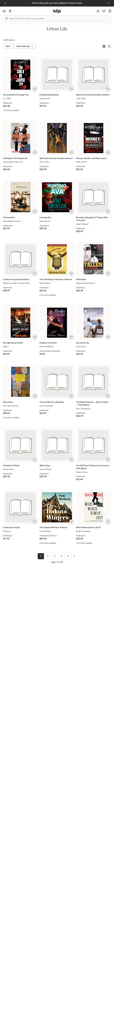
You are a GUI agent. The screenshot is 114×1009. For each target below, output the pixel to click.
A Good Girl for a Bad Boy (51, 402)
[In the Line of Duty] (20, 507)
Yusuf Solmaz (45, 469)
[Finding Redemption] (57, 75)
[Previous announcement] (5, 3)
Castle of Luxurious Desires (16, 279)
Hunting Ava (45, 217)
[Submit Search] (6, 18)
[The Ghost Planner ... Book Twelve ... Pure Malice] (94, 382)
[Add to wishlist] (35, 89)
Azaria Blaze (8, 162)
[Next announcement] (108, 3)
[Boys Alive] (20, 382)
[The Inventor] (20, 197)
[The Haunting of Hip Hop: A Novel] (57, 259)
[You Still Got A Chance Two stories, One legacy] (94, 445)
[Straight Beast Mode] (20, 323)
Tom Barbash (45, 531)
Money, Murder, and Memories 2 (91, 158)
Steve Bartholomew (11, 221)
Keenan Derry (82, 472)
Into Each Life (82, 342)
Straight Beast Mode (13, 342)
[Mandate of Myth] (20, 445)
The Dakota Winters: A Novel (53, 527)
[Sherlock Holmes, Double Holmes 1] (94, 75)
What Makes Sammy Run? (88, 527)
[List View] (109, 46)
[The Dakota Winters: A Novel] (57, 507)
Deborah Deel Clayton (85, 283)
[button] (4, 11)
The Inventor (9, 217)
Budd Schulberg (83, 531)
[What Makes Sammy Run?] (94, 507)
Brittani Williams (46, 346)
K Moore (7, 531)
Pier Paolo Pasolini (11, 406)
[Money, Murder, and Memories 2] (94, 138)
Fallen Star (81, 279)
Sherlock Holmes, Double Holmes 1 (93, 94)
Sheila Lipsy (81, 346)
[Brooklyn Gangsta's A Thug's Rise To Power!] (94, 197)
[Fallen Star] (94, 259)
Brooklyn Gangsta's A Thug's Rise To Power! (92, 219)
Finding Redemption (49, 94)
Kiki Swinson (45, 221)
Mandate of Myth (11, 465)
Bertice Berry (45, 283)
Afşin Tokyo (45, 465)
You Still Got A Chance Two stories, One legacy (92, 467)
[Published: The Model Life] (20, 138)
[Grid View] (104, 46)
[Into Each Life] (94, 323)
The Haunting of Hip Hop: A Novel (55, 279)
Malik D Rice (81, 162)
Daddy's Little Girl (48, 342)
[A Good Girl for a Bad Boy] (57, 382)
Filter (8, 46)
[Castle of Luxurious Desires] (20, 259)
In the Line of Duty (11, 527)
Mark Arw (19, 162)
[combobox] (59, 18)
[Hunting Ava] (57, 197)
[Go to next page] (74, 556)
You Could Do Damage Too (16, 94)
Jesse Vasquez (82, 224)
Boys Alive (8, 402)
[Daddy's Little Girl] (57, 323)
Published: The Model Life (15, 158)
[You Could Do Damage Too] (20, 75)
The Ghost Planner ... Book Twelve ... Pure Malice (92, 403)
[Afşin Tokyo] (57, 445)
